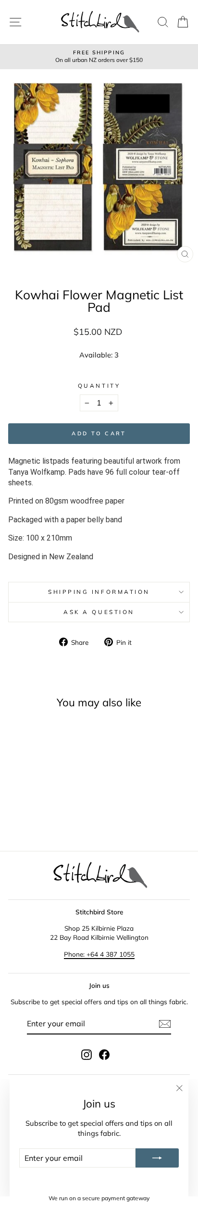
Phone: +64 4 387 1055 (99, 954)
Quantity (99, 385)
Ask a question (98, 611)
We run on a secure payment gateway (99, 1198)
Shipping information (99, 591)
